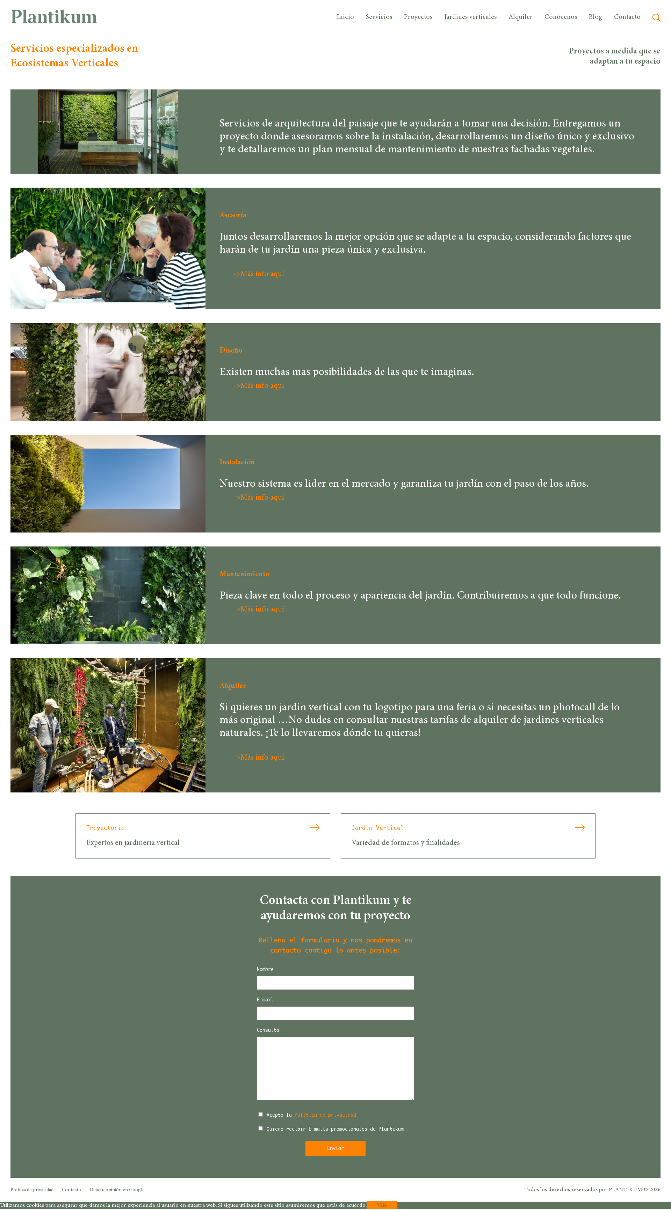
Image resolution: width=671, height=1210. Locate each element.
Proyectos (418, 17)
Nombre (265, 969)
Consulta (268, 1030)
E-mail (265, 999)
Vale (382, 1205)
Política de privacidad (325, 1115)
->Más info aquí (258, 274)
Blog (595, 17)
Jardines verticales (470, 17)
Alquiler (520, 17)
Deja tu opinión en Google (117, 1190)
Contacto (627, 17)
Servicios (379, 17)
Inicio (345, 17)
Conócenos (560, 17)
